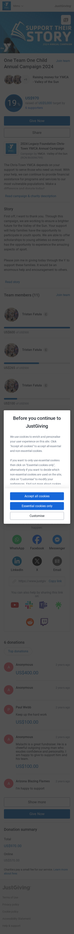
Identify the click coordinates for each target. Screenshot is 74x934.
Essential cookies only (37, 506)
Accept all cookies (37, 496)
